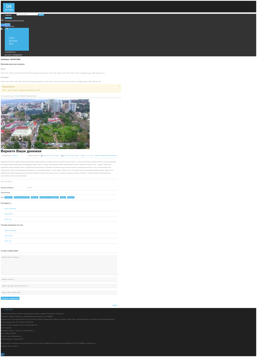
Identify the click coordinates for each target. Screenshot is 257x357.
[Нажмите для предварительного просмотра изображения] (45, 124)
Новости (18, 96)
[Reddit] (26, 192)
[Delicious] (15, 192)
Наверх (114, 305)
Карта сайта (9, 309)
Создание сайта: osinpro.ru (10, 346)
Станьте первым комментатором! (106, 155)
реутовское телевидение (49, 197)
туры (63, 197)
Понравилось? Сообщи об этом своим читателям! (32, 192)
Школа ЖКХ (9, 214)
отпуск (71, 197)
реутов (35, 197)
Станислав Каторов (22, 197)
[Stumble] (21, 192)
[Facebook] (12, 192)
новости (9, 197)
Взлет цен (8, 219)
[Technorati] (23, 192)
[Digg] (18, 192)
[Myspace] (29, 192)
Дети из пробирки (10, 208)
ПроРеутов (5, 25)
